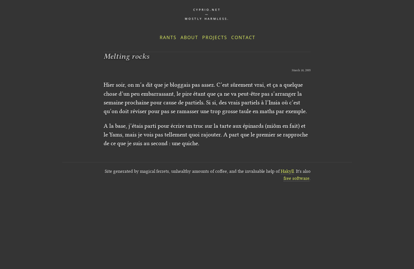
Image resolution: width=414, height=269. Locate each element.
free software (297, 178)
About (189, 37)
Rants (168, 37)
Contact (243, 37)
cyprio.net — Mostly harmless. (207, 14)
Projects (214, 37)
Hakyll (287, 171)
